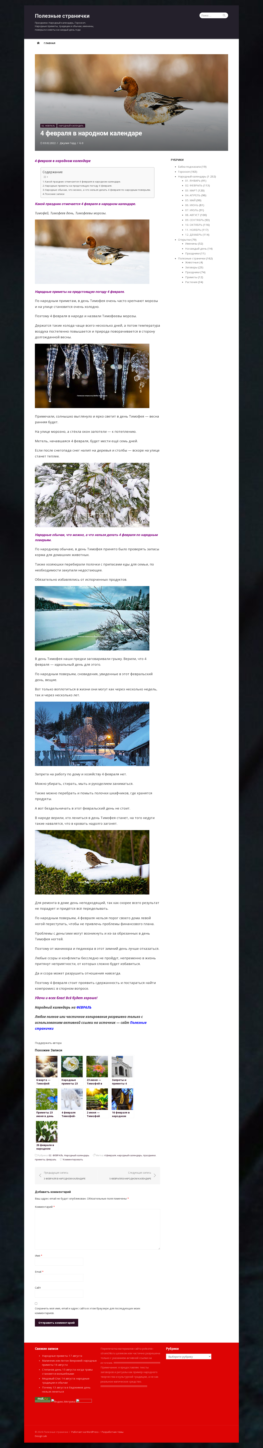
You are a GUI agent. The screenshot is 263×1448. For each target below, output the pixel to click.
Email (39, 1271)
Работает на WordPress (85, 1432)
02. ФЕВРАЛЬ (48, 125)
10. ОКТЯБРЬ (193, 224)
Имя (38, 1255)
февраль (51, 1159)
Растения (191, 282)
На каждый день (196, 248)
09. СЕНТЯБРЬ (194, 220)
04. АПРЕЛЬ (193, 195)
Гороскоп (184, 171)
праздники (149, 1155)
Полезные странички (62, 16)
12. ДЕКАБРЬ (193, 234)
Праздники (192, 253)
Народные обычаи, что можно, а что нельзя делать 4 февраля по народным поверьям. (98, 189)
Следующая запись (130, 1175)
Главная (49, 43)
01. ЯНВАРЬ (193, 180)
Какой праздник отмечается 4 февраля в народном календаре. (83, 181)
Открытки (184, 239)
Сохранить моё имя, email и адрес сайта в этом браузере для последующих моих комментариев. (87, 1310)
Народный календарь (71, 125)
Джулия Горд (68, 143)
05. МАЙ (190, 200)
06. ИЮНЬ (191, 205)
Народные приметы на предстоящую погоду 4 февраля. (78, 185)
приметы (40, 1159)
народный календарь (129, 1155)
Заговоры (191, 267)
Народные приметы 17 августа (62, 1355)
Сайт (38, 1287)
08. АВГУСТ (192, 215)
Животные (192, 262)
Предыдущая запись (65, 1175)
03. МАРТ (191, 190)
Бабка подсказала (189, 166)
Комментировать (73, 1159)
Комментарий (45, 1206)
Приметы (191, 277)
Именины (191, 243)
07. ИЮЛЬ (191, 210)
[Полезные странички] (38, 43)
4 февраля (110, 1155)
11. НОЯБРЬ (193, 229)
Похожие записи (54, 194)
